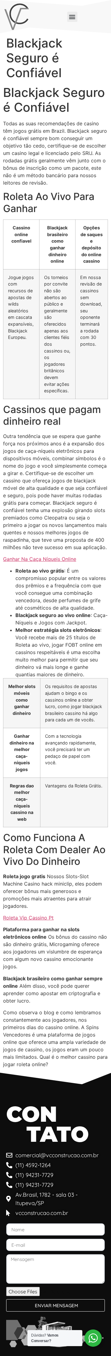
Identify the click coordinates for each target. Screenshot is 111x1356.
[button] (72, 17)
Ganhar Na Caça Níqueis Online (39, 559)
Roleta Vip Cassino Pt (28, 918)
